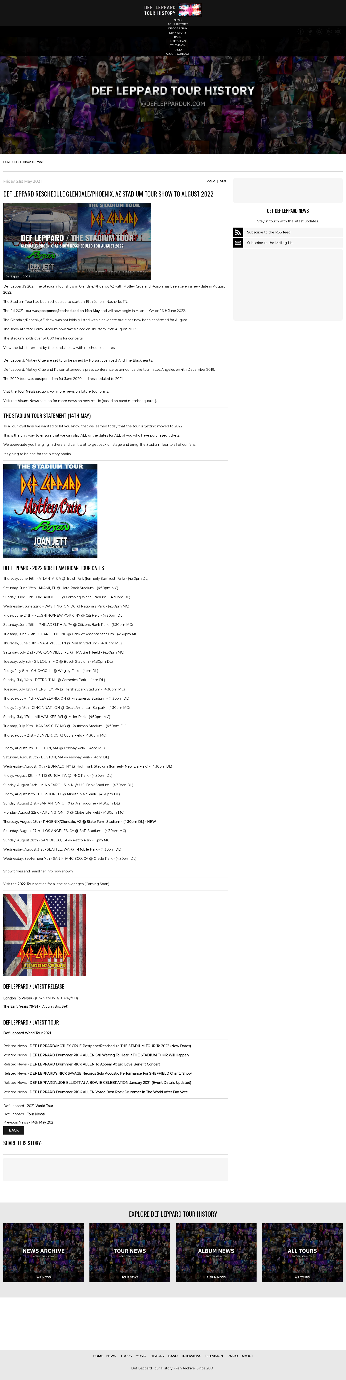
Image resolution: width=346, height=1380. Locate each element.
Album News (28, 401)
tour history (178, 24)
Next (224, 181)
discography (177, 28)
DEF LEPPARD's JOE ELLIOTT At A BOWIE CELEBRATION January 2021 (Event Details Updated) (110, 1082)
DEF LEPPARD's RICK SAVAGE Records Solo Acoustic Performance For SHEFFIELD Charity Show (111, 1073)
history (158, 1356)
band (177, 36)
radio (178, 49)
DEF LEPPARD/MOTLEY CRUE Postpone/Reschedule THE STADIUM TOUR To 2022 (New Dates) (110, 1046)
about (247, 1356)
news (177, 20)
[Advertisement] (288, 191)
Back (14, 1130)
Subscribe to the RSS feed (268, 232)
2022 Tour (26, 884)
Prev (211, 181)
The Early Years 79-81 (20, 1006)
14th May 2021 (43, 1122)
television (177, 45)
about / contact (177, 53)
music (141, 1356)
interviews (178, 41)
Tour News (26, 391)
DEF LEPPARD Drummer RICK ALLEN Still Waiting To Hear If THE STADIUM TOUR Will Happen (109, 1055)
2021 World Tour (40, 1106)
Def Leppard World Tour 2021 (27, 1033)
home (7, 162)
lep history (177, 32)
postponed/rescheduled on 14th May (70, 311)
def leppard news (28, 162)
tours (126, 1356)
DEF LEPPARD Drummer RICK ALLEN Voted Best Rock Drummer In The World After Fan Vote (109, 1092)
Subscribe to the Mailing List (270, 243)
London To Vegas (17, 998)
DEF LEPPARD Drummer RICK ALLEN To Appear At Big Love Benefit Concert (95, 1064)
